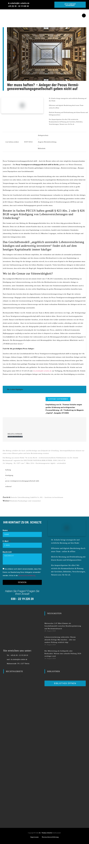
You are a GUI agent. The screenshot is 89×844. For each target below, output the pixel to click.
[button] (3, 14)
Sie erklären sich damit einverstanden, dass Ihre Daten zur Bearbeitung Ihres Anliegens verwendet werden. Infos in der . (22, 572)
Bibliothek (41, 148)
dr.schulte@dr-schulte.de (42, 371)
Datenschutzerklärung (27, 575)
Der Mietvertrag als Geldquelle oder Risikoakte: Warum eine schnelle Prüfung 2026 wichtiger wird (62, 653)
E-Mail (6, 541)
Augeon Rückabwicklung (47, 142)
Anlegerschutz (43, 135)
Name (5, 530)
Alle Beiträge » (15, 436)
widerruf (8, 486)
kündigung (9, 475)
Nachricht (7, 552)
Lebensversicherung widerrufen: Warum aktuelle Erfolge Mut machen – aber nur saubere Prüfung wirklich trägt (60, 639)
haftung (8, 470)
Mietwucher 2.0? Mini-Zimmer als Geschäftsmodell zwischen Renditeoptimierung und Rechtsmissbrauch (62, 625)
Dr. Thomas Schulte (45, 833)
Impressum (34, 837)
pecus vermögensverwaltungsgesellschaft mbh (22, 481)
